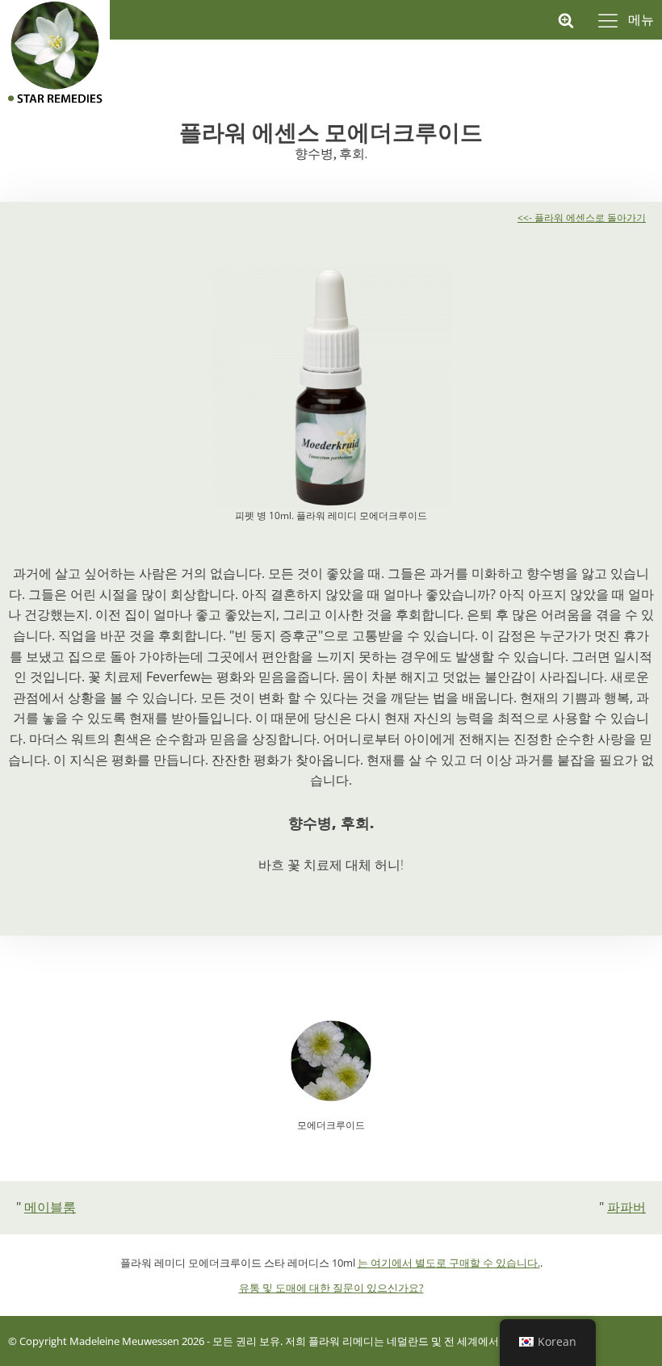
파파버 (626, 1207)
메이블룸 (50, 1207)
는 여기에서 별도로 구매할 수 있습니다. (449, 1262)
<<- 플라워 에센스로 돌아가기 (581, 217)
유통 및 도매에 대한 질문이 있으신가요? (331, 1287)
